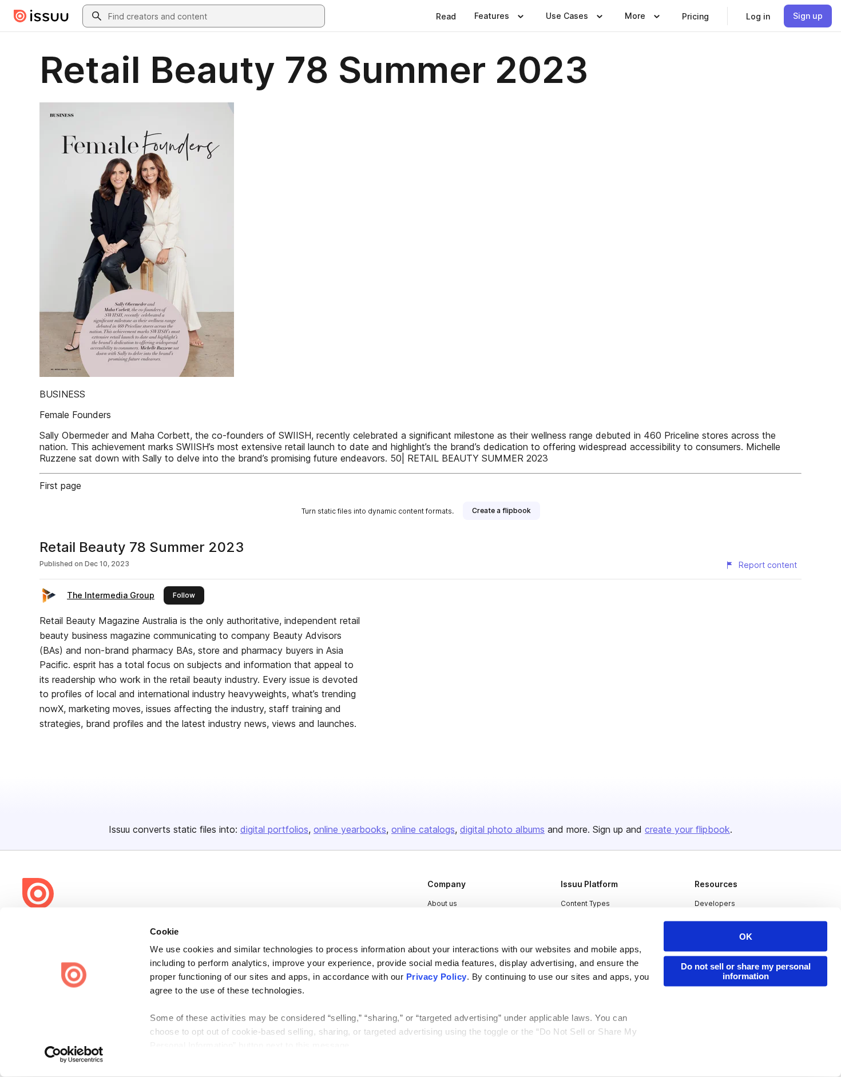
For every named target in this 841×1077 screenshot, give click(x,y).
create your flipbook (687, 829)
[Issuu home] (41, 16)
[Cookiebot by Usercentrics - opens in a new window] (74, 1054)
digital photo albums (502, 829)
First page (60, 485)
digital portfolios (274, 829)
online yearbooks (350, 829)
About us (442, 903)
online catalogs (423, 829)
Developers (715, 903)
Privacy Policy (436, 976)
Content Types (585, 903)
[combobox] (214, 16)
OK (745, 936)
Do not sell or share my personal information (746, 971)
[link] (446, 16)
